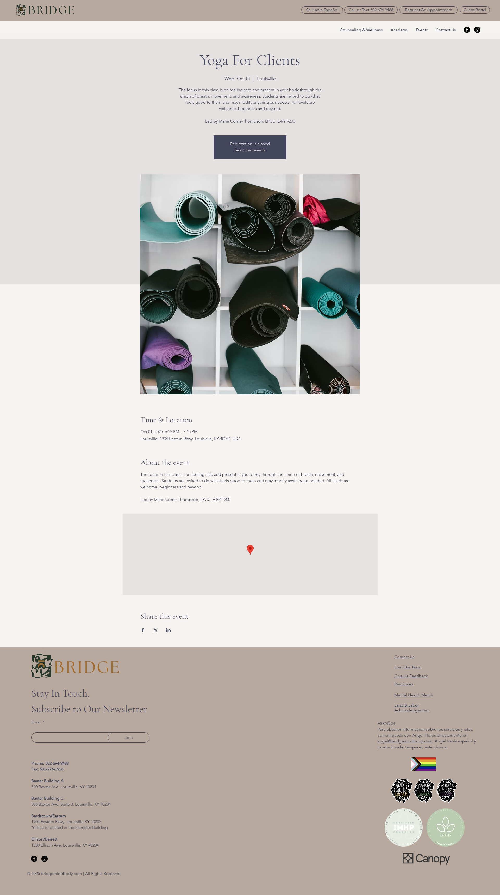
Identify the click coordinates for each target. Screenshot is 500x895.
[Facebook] (467, 30)
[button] (322, 10)
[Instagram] (477, 30)
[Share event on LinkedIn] (168, 630)
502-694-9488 (57, 763)
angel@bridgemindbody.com (405, 741)
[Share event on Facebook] (142, 630)
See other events (250, 150)
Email (36, 722)
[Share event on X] (155, 630)
